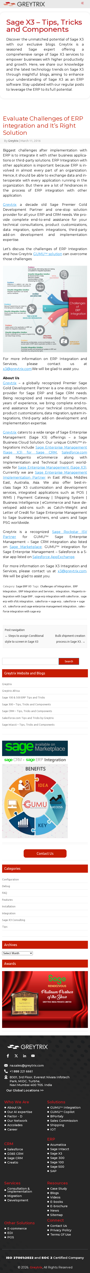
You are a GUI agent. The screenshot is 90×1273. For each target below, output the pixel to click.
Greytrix (13, 140)
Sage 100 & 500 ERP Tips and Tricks (23, 697)
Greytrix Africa (11, 690)
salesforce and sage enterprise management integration (42, 606)
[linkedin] (24, 1055)
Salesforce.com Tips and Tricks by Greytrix (28, 717)
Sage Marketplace (26, 547)
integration (62, 591)
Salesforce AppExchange (53, 557)
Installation (8, 906)
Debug (6, 886)
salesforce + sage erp (48, 601)
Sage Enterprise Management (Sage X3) (52, 467)
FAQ (4, 892)
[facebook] (7, 1055)
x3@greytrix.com (17, 369)
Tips (5, 926)
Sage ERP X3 (23, 586)
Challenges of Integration (55, 586)
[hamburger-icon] (82, 3)
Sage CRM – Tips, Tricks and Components (27, 711)
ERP (51, 1139)
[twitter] (16, 1055)
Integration (8, 913)
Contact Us (45, 853)
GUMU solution (47, 254)
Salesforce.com (74, 452)
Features (7, 899)
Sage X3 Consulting (13, 919)
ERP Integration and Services (36, 591)
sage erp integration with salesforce (57, 596)
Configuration (10, 879)
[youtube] (32, 1055)
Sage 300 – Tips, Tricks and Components (26, 704)
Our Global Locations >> (25, 1090)
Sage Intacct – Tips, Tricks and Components (28, 724)
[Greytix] (38, 1047)
